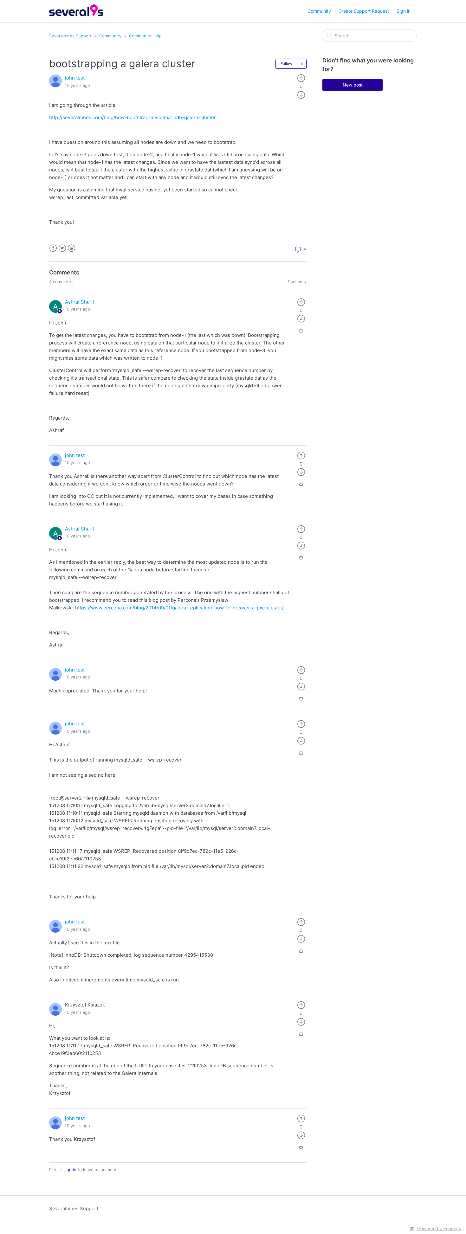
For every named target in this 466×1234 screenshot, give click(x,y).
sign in (69, 1169)
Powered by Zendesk (439, 1228)
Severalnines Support (70, 35)
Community (319, 11)
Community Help (145, 35)
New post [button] (353, 84)
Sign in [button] (404, 11)
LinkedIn (71, 248)
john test (75, 78)
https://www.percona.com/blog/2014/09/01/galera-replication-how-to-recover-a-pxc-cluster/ (179, 608)
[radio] (301, 78)
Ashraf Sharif (79, 302)
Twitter (62, 248)
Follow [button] (286, 63)
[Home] (76, 14)
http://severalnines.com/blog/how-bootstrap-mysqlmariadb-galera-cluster (132, 117)
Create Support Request (364, 11)
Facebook (53, 248)
